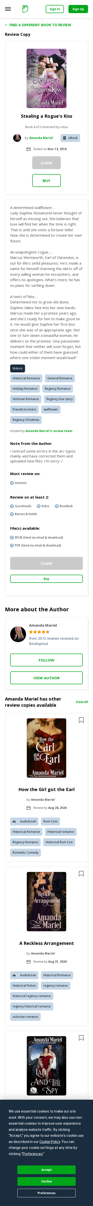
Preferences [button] (33, 1154)
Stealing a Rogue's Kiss (46, 116)
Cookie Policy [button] (49, 1142)
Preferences (46, 1193)
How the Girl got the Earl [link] (46, 789)
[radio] (31, 632)
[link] (46, 748)
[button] (46, 787)
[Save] (81, 720)
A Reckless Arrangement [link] (46, 943)
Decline (46, 1181)
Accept (46, 1170)
